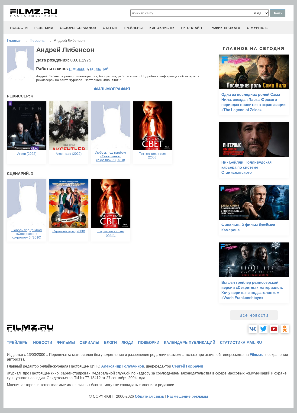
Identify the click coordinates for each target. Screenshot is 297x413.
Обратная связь (149, 396)
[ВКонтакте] (253, 329)
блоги (110, 343)
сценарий (99, 68)
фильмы (66, 343)
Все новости (253, 315)
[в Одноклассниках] (285, 329)
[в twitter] (263, 329)
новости (19, 28)
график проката (224, 28)
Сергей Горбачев (187, 366)
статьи (110, 28)
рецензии (43, 28)
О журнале (257, 28)
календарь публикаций (189, 343)
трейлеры (133, 28)
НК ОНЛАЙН (191, 28)
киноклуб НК (162, 28)
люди (127, 343)
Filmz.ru (257, 355)
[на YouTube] (274, 329)
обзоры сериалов (78, 28)
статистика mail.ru (241, 343)
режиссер (78, 68)
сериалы (89, 343)
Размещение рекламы (187, 396)
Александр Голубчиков (122, 366)
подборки (148, 343)
